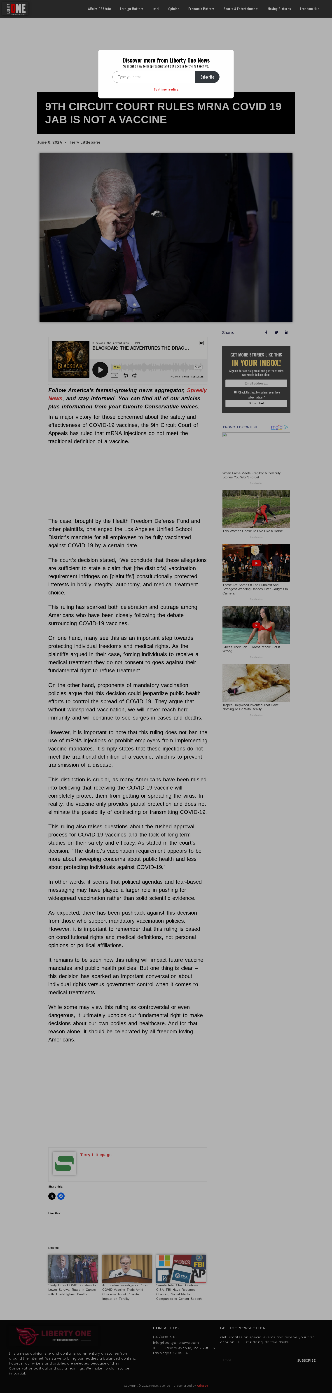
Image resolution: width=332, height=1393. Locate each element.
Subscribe (207, 77)
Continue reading (166, 89)
